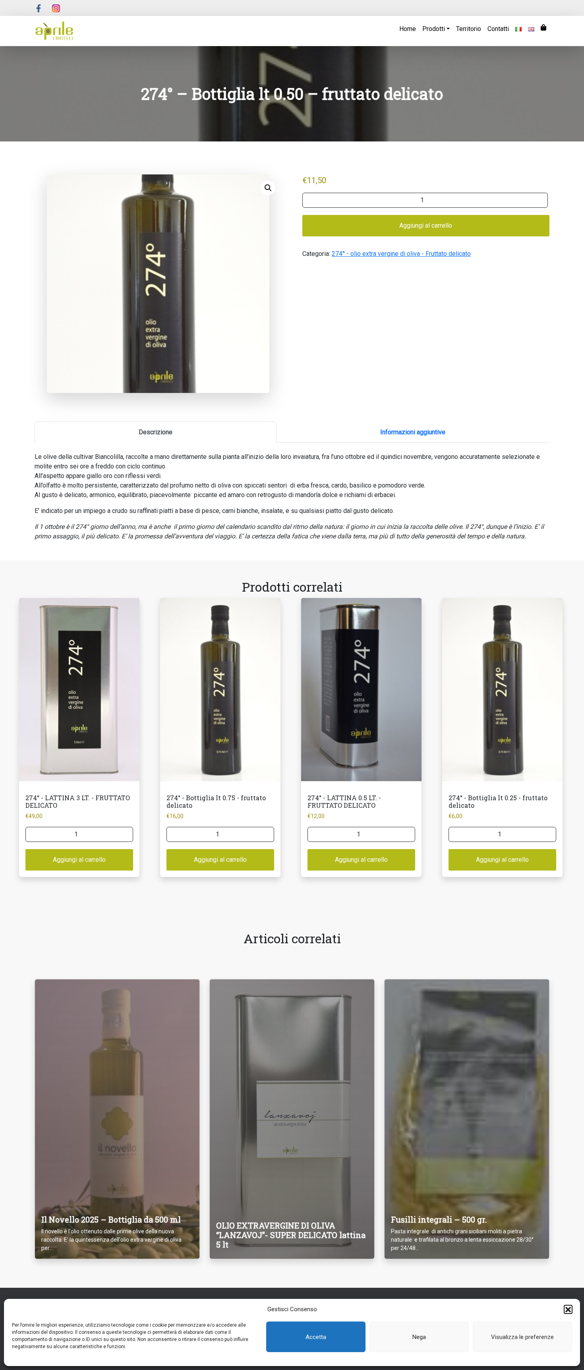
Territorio (468, 29)
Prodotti (433, 29)
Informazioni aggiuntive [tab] (412, 432)
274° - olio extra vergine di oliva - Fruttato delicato (401, 253)
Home (407, 29)
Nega (419, 1337)
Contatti (498, 29)
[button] (568, 1309)
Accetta (316, 1337)
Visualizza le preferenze (522, 1337)
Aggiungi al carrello (425, 225)
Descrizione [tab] (155, 432)
